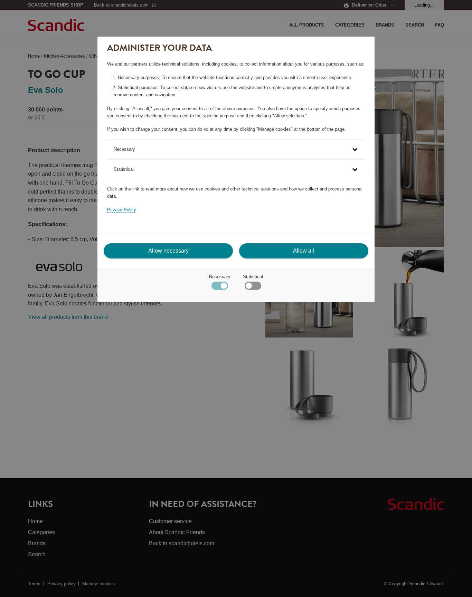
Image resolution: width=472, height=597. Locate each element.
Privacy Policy (121, 209)
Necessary (219, 276)
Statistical (253, 276)
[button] (236, 149)
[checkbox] (253, 287)
